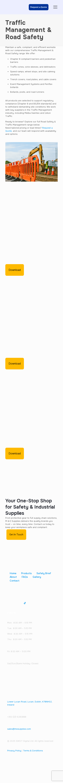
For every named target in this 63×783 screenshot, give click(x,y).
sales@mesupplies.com (19, 729)
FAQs (25, 577)
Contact (14, 580)
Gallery (37, 577)
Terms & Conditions (33, 750)
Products (26, 573)
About (13, 577)
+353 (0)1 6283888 (16, 716)
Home (13, 573)
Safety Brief (44, 573)
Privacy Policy (14, 750)
